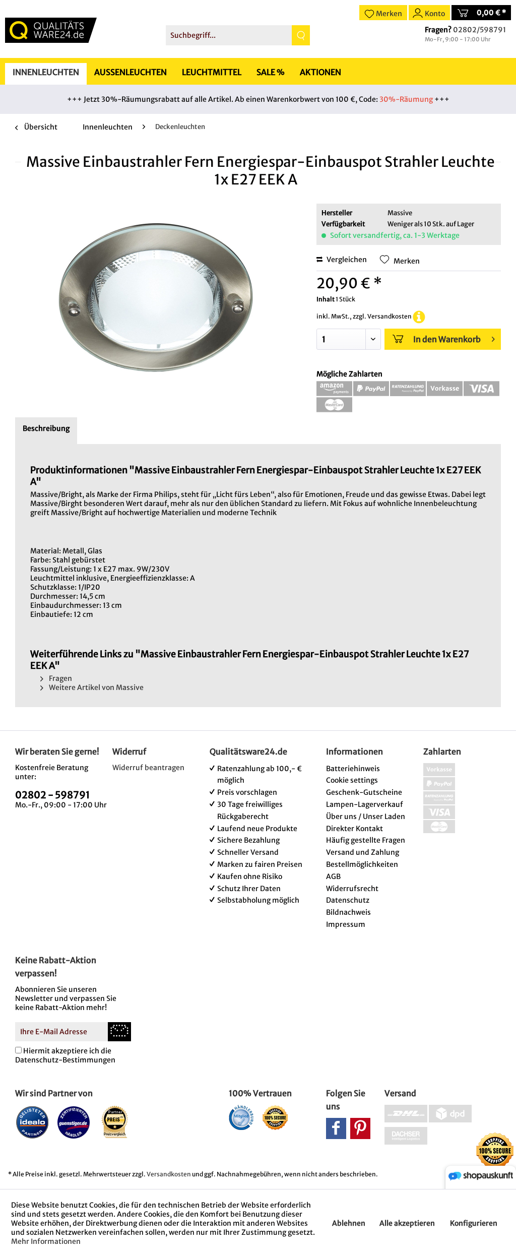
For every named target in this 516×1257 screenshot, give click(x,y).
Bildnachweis (348, 912)
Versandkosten (169, 1174)
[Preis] (115, 1122)
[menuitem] (238, 35)
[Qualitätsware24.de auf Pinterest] (360, 1128)
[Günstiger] (73, 1122)
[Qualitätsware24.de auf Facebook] (336, 1128)
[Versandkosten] (419, 316)
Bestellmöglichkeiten (362, 864)
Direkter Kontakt (354, 828)
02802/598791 (479, 29)
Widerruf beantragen (148, 767)
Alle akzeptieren (407, 1223)
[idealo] (32, 1122)
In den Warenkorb (447, 339)
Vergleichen (346, 259)
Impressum (345, 924)
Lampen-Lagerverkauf (364, 804)
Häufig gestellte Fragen (365, 840)
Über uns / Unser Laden (365, 816)
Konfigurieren (473, 1223)
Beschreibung (46, 428)
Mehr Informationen (46, 1241)
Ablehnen (348, 1223)
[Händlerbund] (241, 1117)
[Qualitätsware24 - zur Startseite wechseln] (51, 30)
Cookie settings (352, 780)
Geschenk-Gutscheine (364, 792)
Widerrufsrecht (352, 888)
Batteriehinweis (353, 768)
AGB (333, 876)
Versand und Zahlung (362, 852)
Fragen (59, 678)
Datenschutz (347, 900)
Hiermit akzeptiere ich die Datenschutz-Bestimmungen (65, 1055)
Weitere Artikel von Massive (95, 687)
